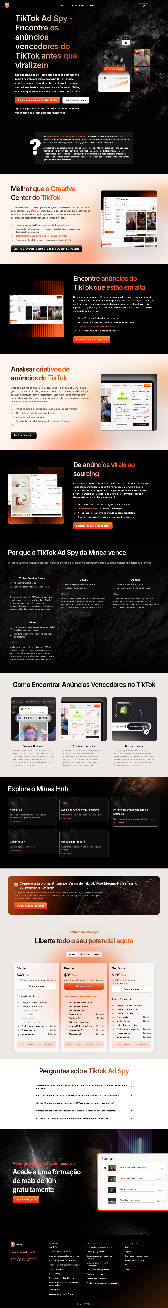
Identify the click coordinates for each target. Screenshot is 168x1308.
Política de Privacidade (134, 1260)
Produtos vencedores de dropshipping (103, 1283)
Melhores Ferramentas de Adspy (62, 1260)
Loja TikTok (53, 1247)
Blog (127, 1269)
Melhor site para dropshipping (99, 1247)
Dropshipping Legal (95, 1274)
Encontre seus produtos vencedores (64, 1256)
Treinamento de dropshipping (61, 1278)
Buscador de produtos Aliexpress (62, 1294)
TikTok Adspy (54, 1274)
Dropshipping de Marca (96, 1251)
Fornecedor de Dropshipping (99, 1270)
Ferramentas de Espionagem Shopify (64, 1265)
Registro (128, 1251)
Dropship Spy (54, 1289)
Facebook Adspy (56, 1269)
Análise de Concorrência (97, 1279)
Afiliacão (129, 1265)
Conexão (129, 1247)
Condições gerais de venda (136, 1256)
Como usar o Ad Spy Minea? (60, 1251)
